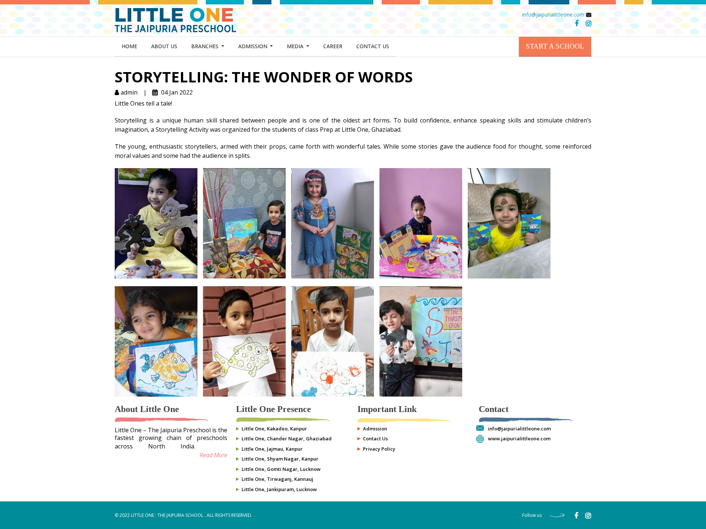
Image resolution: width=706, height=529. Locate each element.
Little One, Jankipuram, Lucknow (279, 489)
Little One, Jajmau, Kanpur (272, 448)
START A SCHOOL (555, 46)
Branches (205, 46)
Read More (213, 455)
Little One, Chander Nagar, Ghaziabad (287, 438)
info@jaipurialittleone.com (553, 14)
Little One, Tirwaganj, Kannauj (277, 479)
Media (296, 46)
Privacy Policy (379, 448)
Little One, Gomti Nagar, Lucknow (281, 469)
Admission (253, 46)
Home (129, 46)
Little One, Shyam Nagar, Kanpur (280, 458)
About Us (164, 46)
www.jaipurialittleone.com (519, 438)
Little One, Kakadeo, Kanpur (274, 428)
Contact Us (375, 438)
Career (332, 46)
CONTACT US (372, 46)
